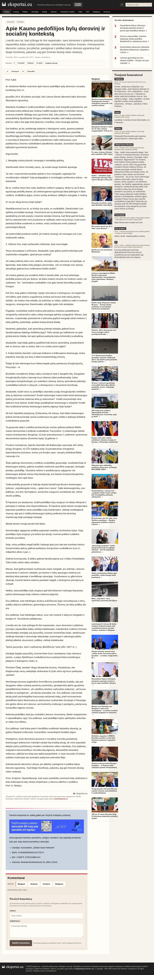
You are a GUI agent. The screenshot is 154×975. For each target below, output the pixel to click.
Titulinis (6, 12)
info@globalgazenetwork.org (84, 969)
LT (122, 5)
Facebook (21, 63)
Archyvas (107, 12)
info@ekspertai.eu (61, 799)
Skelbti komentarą (20, 943)
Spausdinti (31, 71)
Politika (25, 12)
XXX (87, 12)
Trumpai (16, 12)
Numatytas (15, 71)
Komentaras (15, 921)
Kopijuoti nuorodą (51, 63)
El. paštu (39, 63)
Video (80, 12)
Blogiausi (59, 884)
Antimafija (34, 12)
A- (7, 71)
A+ (23, 71)
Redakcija (96, 12)
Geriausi (46, 884)
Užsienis (54, 12)
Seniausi (34, 884)
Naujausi (21, 884)
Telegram (30, 63)
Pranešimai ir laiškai (68, 12)
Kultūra (44, 12)
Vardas (13, 911)
